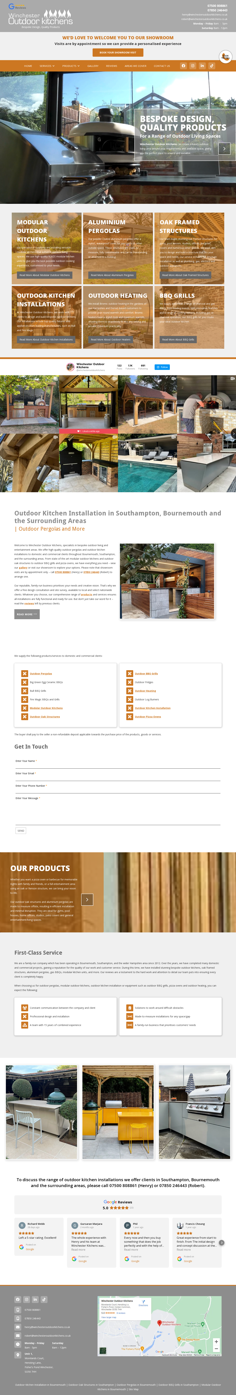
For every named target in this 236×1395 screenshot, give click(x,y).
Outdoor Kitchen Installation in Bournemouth (40, 1384)
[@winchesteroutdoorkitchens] (70, 367)
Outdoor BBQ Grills (146, 673)
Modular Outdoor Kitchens (46, 708)
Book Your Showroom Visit (118, 52)
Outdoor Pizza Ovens (148, 716)
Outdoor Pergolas (41, 673)
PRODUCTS (69, 66)
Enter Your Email (25, 773)
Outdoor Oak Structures (45, 716)
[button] (47, 66)
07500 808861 (217, 6)
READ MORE (27, 614)
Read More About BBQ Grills (178, 339)
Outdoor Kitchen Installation (153, 708)
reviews (29, 603)
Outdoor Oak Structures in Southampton (91, 1384)
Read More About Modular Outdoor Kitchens (45, 275)
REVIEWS (111, 66)
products (86, 594)
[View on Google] (22, 1225)
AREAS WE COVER (135, 66)
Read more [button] (78, 1249)
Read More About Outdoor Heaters (110, 339)
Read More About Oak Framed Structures (185, 275)
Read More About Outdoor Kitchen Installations (46, 339)
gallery (23, 567)
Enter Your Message (27, 798)
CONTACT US (162, 66)
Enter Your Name (25, 761)
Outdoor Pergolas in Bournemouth (136, 1384)
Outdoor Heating (145, 690)
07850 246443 (217, 10)
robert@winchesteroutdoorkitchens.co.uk (204, 19)
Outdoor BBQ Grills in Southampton (178, 1384)
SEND (21, 830)
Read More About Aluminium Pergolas (112, 275)
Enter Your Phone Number (30, 785)
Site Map (134, 1389)
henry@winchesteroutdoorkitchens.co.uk (204, 14)
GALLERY (92, 66)
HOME (28, 66)
